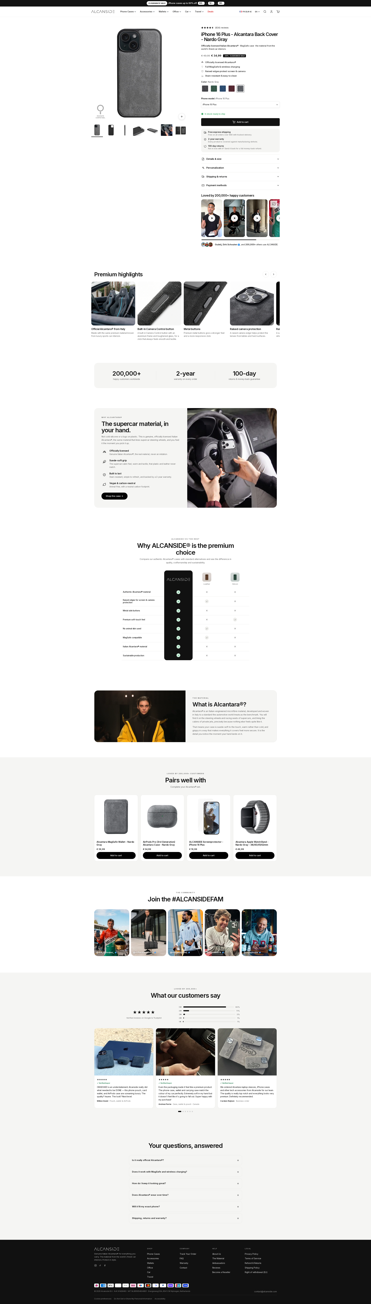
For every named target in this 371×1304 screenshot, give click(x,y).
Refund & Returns (253, 1263)
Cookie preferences (102, 1299)
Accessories (146, 11)
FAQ (182, 1258)
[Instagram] (95, 1265)
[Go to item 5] (153, 130)
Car (187, 11)
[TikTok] (100, 1265)
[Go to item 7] (180, 130)
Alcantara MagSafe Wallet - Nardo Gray (115, 843)
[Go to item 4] (139, 130)
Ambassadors (218, 1263)
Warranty (184, 1263)
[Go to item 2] (111, 130)
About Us (216, 1254)
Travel (198, 11)
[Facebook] (104, 1265)
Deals (210, 11)
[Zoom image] (182, 116)
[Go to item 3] (125, 130)
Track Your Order (188, 1254)
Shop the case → (114, 496)
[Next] (273, 274)
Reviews (216, 1267)
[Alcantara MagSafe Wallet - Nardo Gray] (116, 816)
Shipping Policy (252, 1267)
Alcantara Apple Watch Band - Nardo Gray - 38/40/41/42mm (252, 843)
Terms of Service (253, 1258)
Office (176, 11)
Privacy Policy (251, 1254)
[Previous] (266, 274)
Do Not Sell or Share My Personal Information (133, 1299)
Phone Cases (127, 11)
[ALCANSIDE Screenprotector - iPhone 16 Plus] (208, 816)
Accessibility (160, 1299)
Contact (183, 1267)
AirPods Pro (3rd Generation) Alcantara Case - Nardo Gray (159, 843)
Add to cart (116, 855)
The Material (218, 1258)
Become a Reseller (221, 1272)
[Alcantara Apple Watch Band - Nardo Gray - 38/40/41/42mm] (255, 816)
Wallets (162, 11)
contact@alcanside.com (265, 1291)
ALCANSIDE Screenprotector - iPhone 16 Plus (206, 843)
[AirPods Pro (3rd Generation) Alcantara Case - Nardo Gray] (162, 816)
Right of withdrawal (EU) (256, 1272)
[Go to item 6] (166, 130)
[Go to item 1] (97, 130)
